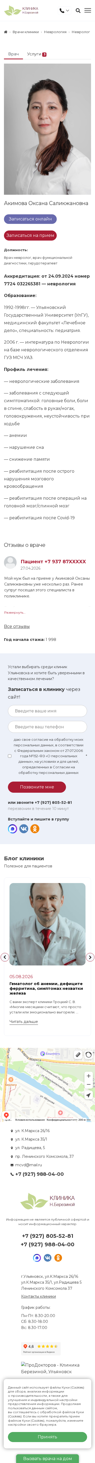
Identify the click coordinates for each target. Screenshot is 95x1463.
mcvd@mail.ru (28, 1165)
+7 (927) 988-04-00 (39, 1174)
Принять (47, 1436)
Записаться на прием (30, 235)
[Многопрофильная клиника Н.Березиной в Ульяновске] (21, 10)
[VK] (23, 829)
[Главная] (5, 32)
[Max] (12, 829)
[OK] (34, 829)
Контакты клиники (38, 1296)
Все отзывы (17, 626)
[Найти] (78, 10)
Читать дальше (24, 1021)
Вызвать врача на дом (47, 1458)
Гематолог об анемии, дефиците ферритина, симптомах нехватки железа (46, 988)
